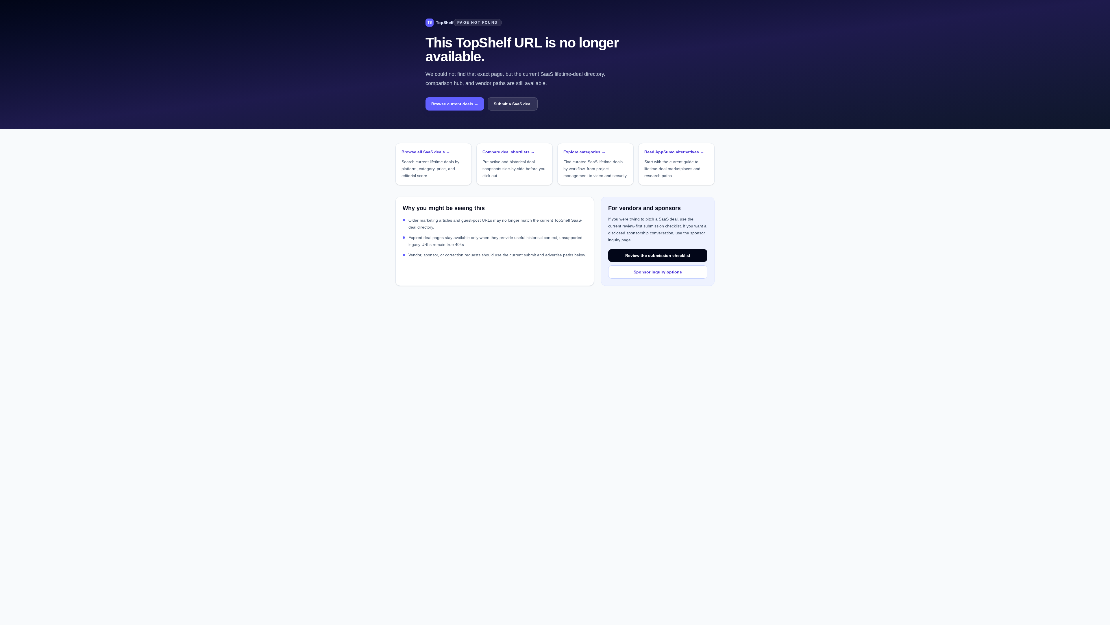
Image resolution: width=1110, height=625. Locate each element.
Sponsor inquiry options (658, 272)
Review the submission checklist (657, 255)
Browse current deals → (454, 104)
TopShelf (441, 22)
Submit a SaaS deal (513, 104)
